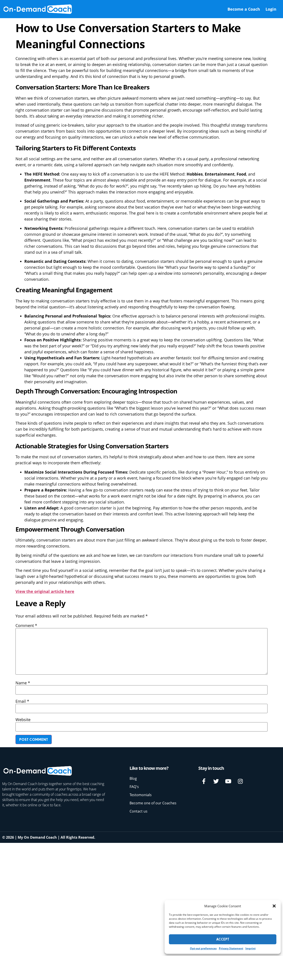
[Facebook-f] (203, 781)
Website (23, 720)
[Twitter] (216, 781)
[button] (274, 906)
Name (22, 683)
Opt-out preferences (203, 948)
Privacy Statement (231, 948)
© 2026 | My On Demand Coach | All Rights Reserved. (48, 837)
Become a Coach (244, 9)
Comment (26, 625)
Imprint (250, 948)
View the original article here (44, 591)
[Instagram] (240, 781)
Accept (222, 939)
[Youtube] (228, 781)
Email (22, 701)
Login (271, 9)
